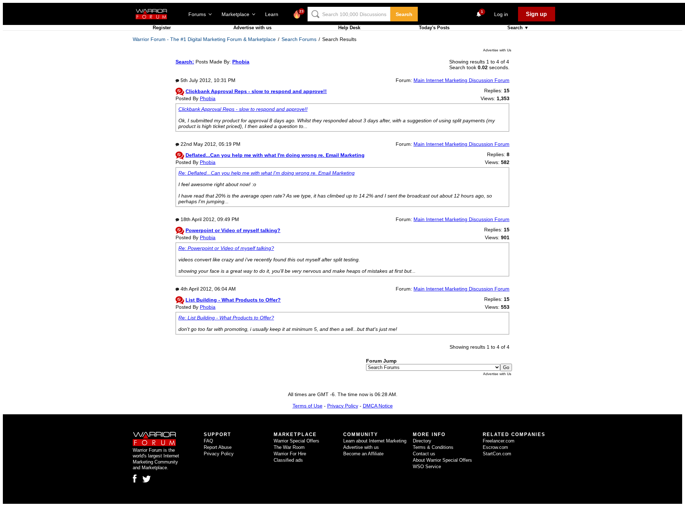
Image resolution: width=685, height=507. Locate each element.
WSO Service (427, 466)
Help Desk (349, 27)
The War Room (289, 447)
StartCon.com (497, 453)
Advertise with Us (497, 50)
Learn (274, 14)
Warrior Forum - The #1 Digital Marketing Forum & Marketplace (204, 39)
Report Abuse (218, 447)
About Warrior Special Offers (442, 460)
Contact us (424, 453)
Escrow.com (495, 447)
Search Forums (298, 39)
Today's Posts (434, 27)
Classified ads (288, 460)
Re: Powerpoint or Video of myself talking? (226, 248)
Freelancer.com (498, 441)
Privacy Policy (342, 406)
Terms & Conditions (433, 447)
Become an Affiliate (363, 453)
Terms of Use (308, 406)
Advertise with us (252, 27)
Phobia (207, 98)
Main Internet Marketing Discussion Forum (461, 80)
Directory (422, 441)
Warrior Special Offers (296, 441)
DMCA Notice (378, 406)
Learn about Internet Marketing (374, 441)
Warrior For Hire (290, 453)
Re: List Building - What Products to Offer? (226, 318)
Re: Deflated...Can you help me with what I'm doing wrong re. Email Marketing (266, 173)
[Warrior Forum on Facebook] (135, 478)
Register (162, 27)
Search (404, 14)
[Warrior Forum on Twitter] (146, 479)
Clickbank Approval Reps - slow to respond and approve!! (243, 109)
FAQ (208, 441)
